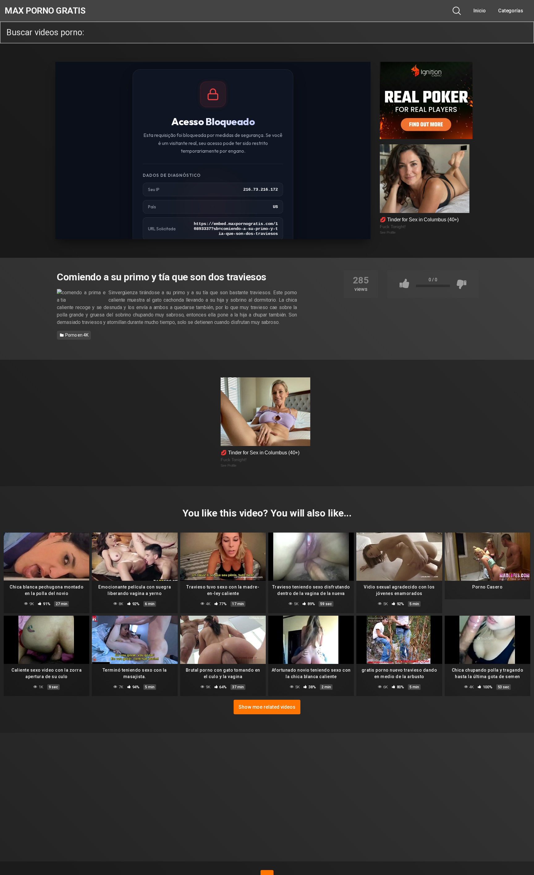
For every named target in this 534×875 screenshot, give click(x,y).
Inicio (479, 11)
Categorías (510, 11)
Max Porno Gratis (45, 10)
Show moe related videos (267, 707)
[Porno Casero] (487, 557)
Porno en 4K (76, 335)
